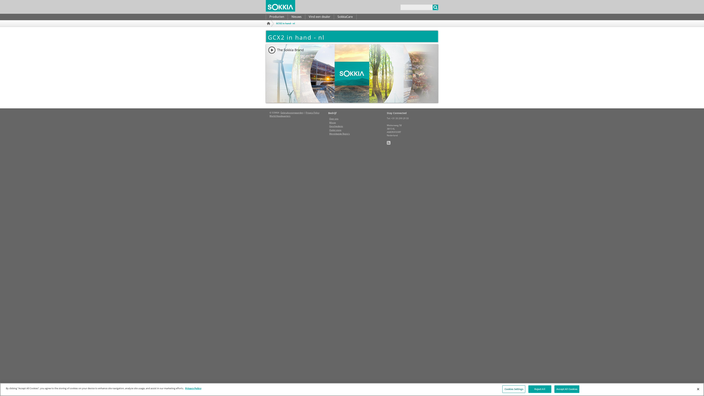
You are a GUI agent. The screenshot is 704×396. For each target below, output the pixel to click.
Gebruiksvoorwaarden (291, 112)
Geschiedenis (336, 126)
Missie (332, 122)
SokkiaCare (345, 17)
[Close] (698, 389)
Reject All (539, 389)
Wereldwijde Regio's (339, 133)
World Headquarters (280, 116)
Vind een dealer (319, 17)
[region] (352, 389)
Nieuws (297, 17)
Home (269, 28)
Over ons (333, 118)
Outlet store (335, 130)
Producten (277, 17)
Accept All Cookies (566, 389)
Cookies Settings (514, 389)
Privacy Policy (312, 112)
